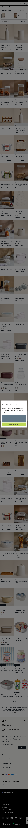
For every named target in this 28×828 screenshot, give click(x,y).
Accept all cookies (14, 424)
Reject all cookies (14, 420)
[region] (14, 414)
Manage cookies (14, 416)
